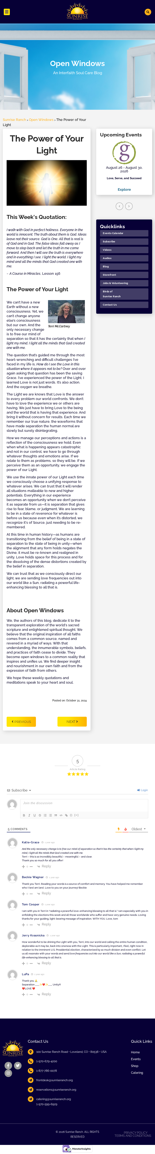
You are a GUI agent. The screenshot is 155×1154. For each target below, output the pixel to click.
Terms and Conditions (133, 1135)
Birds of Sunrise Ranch (112, 294)
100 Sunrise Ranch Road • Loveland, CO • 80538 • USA (71, 1052)
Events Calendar (113, 233)
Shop (134, 1066)
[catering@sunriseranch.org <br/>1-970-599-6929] (30, 1099)
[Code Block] (61, 815)
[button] (7, 12)
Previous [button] (119, 206)
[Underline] (34, 815)
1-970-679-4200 (46, 1061)
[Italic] (29, 815)
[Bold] (24, 815)
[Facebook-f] (8, 1065)
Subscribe (109, 241)
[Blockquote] (55, 815)
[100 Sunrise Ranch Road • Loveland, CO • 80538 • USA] (30, 1052)
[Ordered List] (45, 815)
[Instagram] (8, 1073)
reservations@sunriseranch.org (56, 1089)
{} (71, 815)
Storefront (109, 274)
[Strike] (40, 815)
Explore (124, 189)
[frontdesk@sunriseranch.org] (30, 1080)
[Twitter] (18, 1065)
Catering (137, 1073)
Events (136, 1059)
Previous (22, 722)
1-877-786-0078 (46, 1070)
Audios (107, 258)
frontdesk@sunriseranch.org (54, 1080)
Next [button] (129, 206)
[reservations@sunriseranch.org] (30, 1090)
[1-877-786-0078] (30, 1071)
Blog (106, 266)
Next (71, 722)
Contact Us (110, 304)
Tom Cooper (31, 904)
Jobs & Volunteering (115, 283)
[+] (76, 815)
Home (135, 1052)
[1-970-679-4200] (30, 1061)
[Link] (66, 815)
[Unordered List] (50, 815)
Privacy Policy (135, 1132)
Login (144, 790)
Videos (107, 249)
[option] (124, 166)
